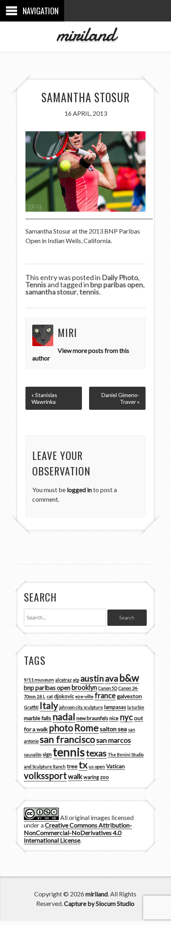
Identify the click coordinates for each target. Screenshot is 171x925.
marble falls (37, 718)
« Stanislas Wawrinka (44, 398)
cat (50, 696)
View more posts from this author (81, 354)
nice (114, 718)
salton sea (113, 728)
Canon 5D (107, 688)
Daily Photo (120, 277)
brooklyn (84, 687)
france (105, 695)
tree (72, 766)
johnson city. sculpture (81, 707)
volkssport (45, 775)
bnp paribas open (116, 284)
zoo (104, 777)
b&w (129, 678)
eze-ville (84, 696)
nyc (126, 717)
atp (76, 679)
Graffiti (31, 707)
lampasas (115, 707)
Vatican (115, 766)
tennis (89, 291)
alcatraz (63, 679)
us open (97, 766)
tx (83, 764)
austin (92, 678)
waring (91, 777)
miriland (85, 34)
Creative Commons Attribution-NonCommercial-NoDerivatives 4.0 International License (78, 832)
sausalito (32, 754)
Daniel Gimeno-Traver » (120, 398)
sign (47, 755)
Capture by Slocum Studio (99, 903)
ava (111, 678)
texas (96, 753)
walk (75, 776)
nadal (63, 716)
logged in (79, 489)
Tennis (35, 284)
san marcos (113, 740)
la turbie (135, 707)
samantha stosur (51, 291)
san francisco (67, 739)
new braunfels (92, 718)
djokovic (64, 696)
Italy (49, 705)
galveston (129, 696)
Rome (86, 727)
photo (61, 727)
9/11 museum (39, 680)
